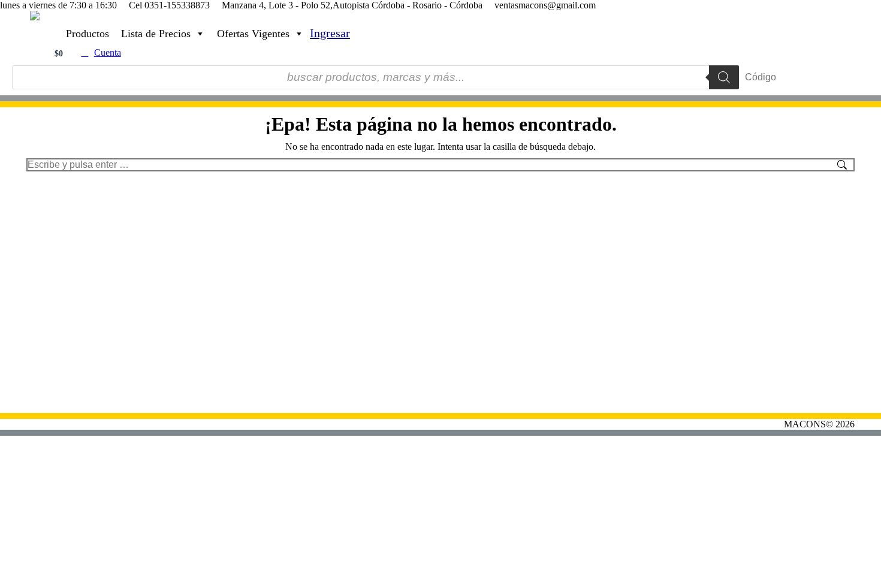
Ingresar (330, 33)
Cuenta (107, 52)
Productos (87, 34)
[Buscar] (724, 77)
